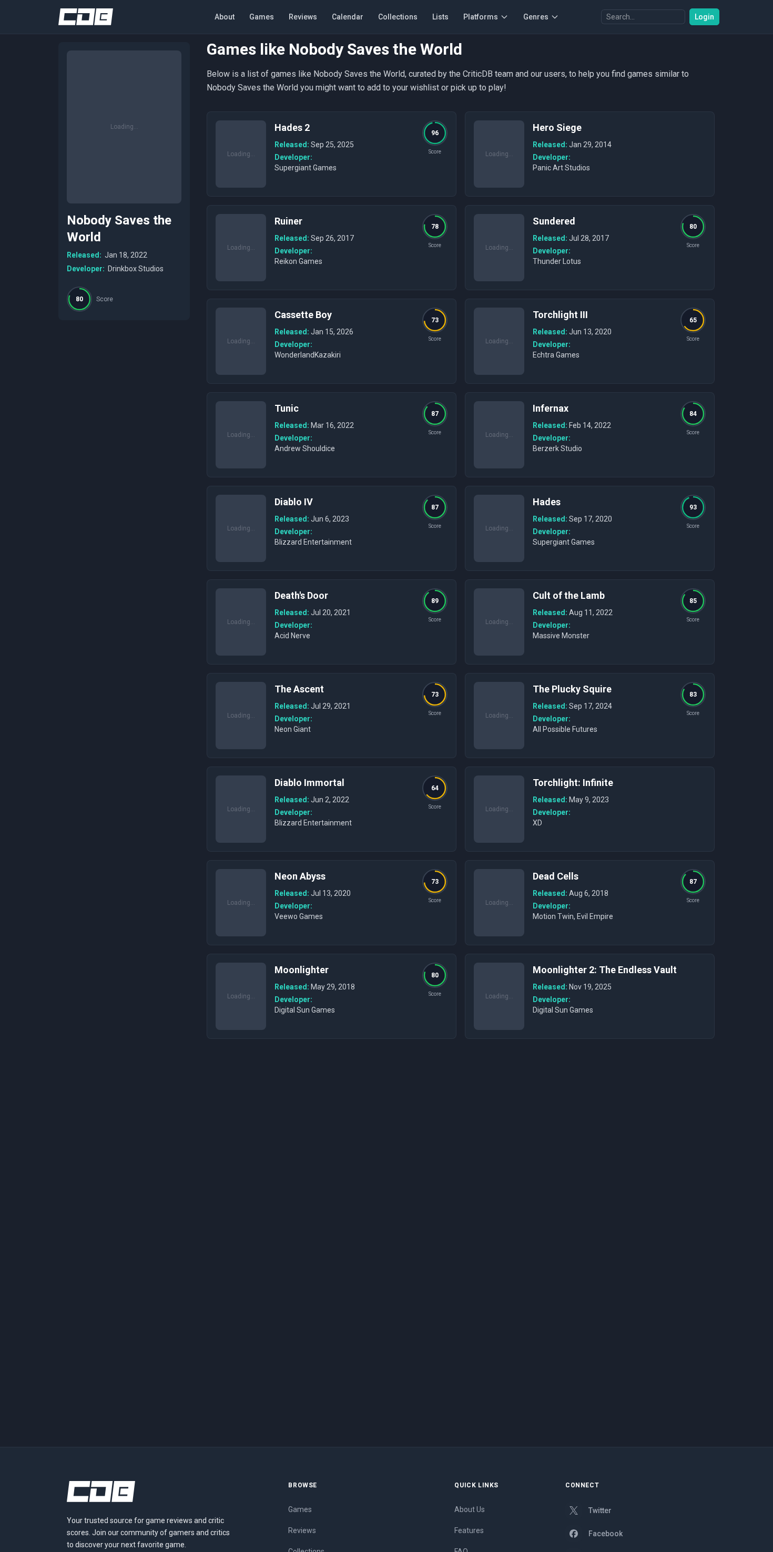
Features (469, 1530)
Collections (398, 17)
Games (261, 17)
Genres (535, 17)
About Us (469, 1509)
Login (704, 17)
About (225, 17)
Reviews (303, 17)
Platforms (480, 17)
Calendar (347, 17)
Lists (440, 17)
